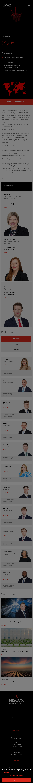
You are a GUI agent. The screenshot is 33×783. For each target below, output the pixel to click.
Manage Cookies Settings (16, 775)
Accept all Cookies (16, 780)
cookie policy (7, 772)
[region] (16, 772)
